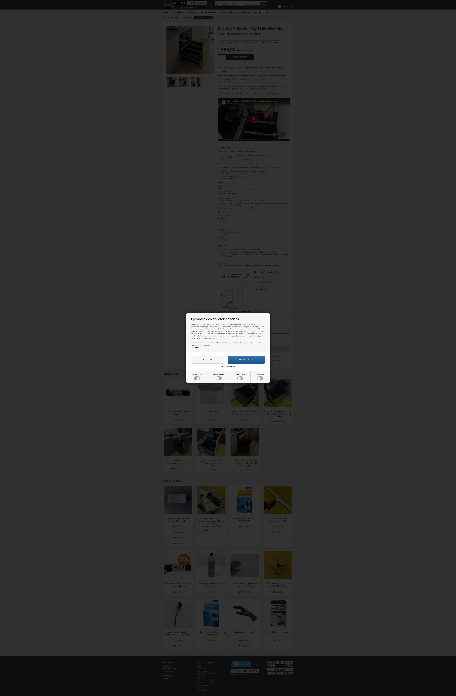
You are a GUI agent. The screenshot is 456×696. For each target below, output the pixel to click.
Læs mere (195, 347)
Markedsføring (218, 374)
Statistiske (260, 374)
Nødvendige (197, 374)
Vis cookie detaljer (228, 366)
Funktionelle (240, 374)
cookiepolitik (233, 336)
